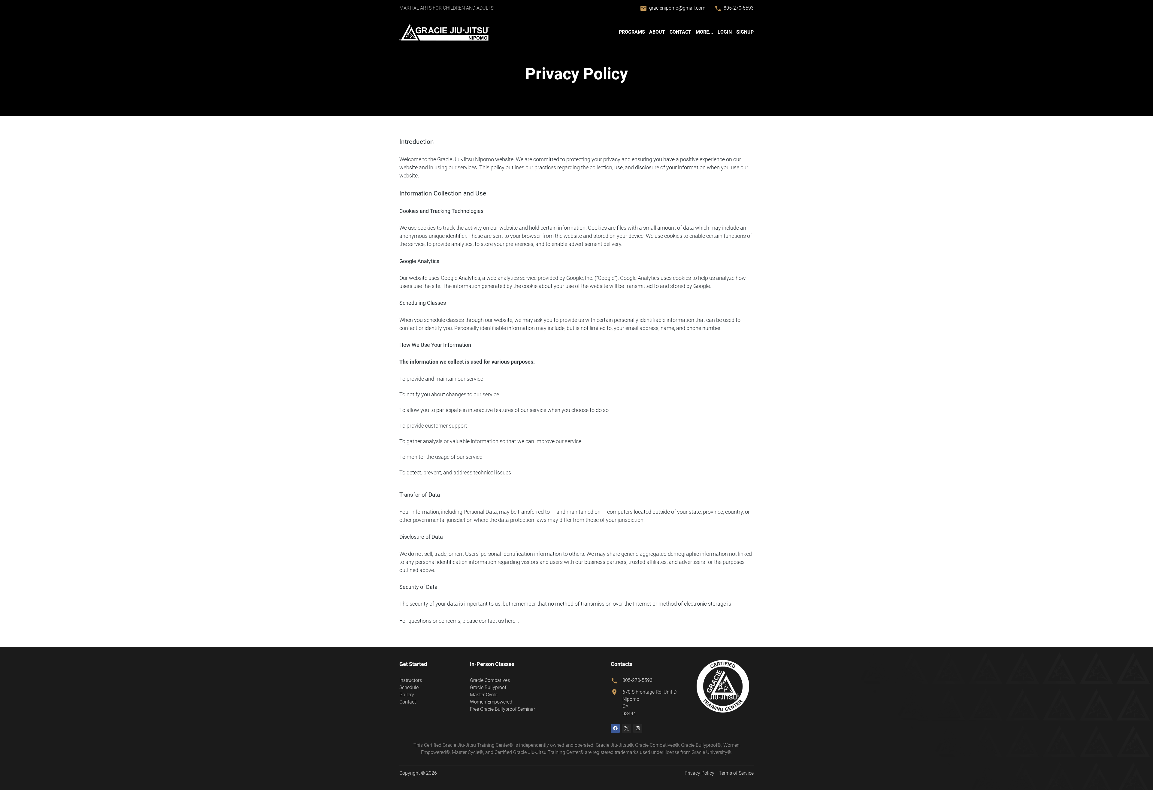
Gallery (406, 695)
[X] (626, 728)
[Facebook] (615, 728)
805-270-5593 (739, 8)
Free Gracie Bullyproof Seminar (502, 709)
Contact (680, 32)
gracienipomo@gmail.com (677, 8)
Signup (745, 32)
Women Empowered (491, 702)
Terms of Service (736, 773)
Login (725, 32)
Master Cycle (483, 695)
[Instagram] (637, 728)
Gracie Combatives (490, 680)
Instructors (410, 680)
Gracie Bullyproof (488, 687)
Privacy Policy (699, 773)
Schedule (409, 687)
